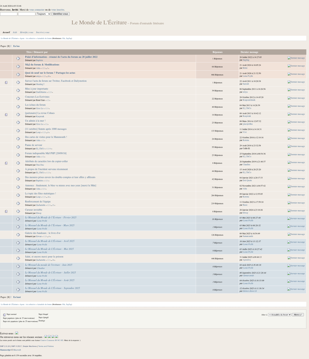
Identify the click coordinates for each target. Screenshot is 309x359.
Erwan (39, 236)
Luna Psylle (248, 75)
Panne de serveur (33, 145)
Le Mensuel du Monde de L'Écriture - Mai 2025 (49, 248)
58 (49, 76)
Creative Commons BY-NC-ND (51, 340)
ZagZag (68, 38)
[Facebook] (46, 337)
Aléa (38, 68)
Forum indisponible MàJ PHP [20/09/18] (46, 153)
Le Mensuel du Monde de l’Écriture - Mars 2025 (49, 225)
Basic (245, 204)
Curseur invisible (33, 209)
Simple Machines (30, 346)
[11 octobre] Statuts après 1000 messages (46, 129)
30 (53, 260)
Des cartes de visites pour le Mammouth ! (46, 137)
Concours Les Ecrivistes (37, 96)
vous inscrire (57, 9)
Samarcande (248, 236)
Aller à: (264, 314)
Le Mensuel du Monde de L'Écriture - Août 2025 (49, 280)
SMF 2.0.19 (5, 346)
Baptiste (39, 60)
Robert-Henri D (250, 290)
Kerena (246, 140)
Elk (63, 38)
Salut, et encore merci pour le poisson (44, 256)
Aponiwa (247, 259)
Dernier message (250, 52)
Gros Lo (39, 108)
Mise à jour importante (36, 88)
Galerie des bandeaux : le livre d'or (42, 233)
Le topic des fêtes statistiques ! (40, 193)
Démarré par (41, 52)
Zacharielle (40, 204)
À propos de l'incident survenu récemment (46, 169)
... (46, 68)
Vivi (245, 132)
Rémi (245, 67)
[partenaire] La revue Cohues (40, 113)
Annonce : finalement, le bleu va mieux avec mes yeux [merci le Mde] (60, 185)
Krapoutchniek (249, 99)
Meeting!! (40, 84)
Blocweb (17, 349)
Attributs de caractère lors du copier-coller (46, 161)
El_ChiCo (247, 108)
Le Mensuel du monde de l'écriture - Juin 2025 (48, 264)
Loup (38, 132)
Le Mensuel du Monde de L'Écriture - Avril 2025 (49, 241)
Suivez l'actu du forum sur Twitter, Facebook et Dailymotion (56, 80)
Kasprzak (40, 116)
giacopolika (247, 123)
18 (48, 197)
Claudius (246, 164)
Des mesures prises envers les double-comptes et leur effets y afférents (60, 177)
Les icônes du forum (35, 104)
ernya (38, 76)
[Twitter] (49, 337)
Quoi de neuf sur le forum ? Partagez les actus (50, 73)
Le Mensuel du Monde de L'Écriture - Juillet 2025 (50, 272)
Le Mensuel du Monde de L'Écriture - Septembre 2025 (52, 288)
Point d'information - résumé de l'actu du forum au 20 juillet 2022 (61, 57)
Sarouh (246, 83)
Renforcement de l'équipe (38, 201)
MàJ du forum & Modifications (42, 64)
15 (53, 205)
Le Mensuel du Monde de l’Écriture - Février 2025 (50, 217)
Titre (29, 52)
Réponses (217, 52)
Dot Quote (247, 180)
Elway (38, 213)
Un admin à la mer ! (35, 120)
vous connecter (36, 9)
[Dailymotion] (53, 337)
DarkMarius (41, 91)
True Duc (40, 164)
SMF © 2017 (16, 346)
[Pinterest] (56, 337)
